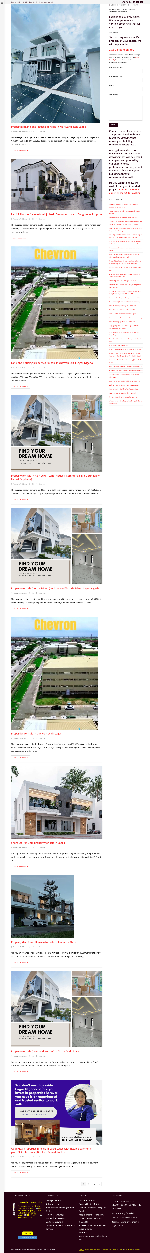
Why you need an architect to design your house (125, 349)
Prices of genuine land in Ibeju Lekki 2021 (122, 281)
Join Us (137, 1249)
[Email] (141, 2)
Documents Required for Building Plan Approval (124, 381)
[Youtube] (138, 2)
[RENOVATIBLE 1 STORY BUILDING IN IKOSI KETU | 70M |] (39, 1223)
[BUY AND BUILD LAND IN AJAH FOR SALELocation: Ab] (16, 1223)
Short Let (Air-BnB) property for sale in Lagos (38, 843)
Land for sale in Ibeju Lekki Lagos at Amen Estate (125, 298)
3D (72, 1207)
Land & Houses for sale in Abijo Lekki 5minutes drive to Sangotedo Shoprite (56, 214)
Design (49, 1211)
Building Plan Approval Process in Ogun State (123, 385)
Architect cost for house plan (118, 345)
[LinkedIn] (134, 2)
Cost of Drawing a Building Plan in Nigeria (122, 306)
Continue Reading (19, 150)
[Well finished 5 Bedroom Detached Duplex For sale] (16, 1228)
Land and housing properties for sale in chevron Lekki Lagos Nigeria (52, 363)
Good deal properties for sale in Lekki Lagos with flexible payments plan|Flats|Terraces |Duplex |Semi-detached (51, 1150)
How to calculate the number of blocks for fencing (125, 318)
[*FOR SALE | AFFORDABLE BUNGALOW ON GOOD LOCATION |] (31, 1228)
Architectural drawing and (58, 1207)
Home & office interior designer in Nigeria (122, 314)
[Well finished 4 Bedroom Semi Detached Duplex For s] (31, 1223)
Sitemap (81, 1250)
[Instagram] (130, 2)
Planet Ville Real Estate (20, 131)
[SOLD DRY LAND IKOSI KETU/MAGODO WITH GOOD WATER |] (23, 1223)
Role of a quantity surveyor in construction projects (126, 370)
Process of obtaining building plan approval (123, 397)
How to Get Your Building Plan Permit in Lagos (124, 389)
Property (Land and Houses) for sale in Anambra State (43, 942)
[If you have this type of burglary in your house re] (23, 1228)
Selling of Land (52, 1204)
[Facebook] (124, 2)
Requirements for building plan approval (122, 393)
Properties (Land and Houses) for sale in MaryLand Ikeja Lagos (48, 126)
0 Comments (41, 131)
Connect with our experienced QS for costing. (125, 191)
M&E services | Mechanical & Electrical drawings (124, 302)
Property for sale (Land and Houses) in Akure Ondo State (45, 1051)
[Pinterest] (127, 2)
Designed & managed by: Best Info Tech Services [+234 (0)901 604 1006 (101, 1249)
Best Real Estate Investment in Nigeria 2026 (123, 218)
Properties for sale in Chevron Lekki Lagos (36, 733)
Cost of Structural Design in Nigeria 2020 (122, 310)
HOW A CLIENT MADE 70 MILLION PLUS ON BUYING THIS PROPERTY (126, 1205)
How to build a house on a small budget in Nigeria (125, 366)
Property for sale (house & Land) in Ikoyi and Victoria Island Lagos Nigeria (55, 588)
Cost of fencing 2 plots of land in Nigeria (122, 322)
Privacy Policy (128, 1249)
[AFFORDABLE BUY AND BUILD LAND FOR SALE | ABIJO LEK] (39, 1228)
